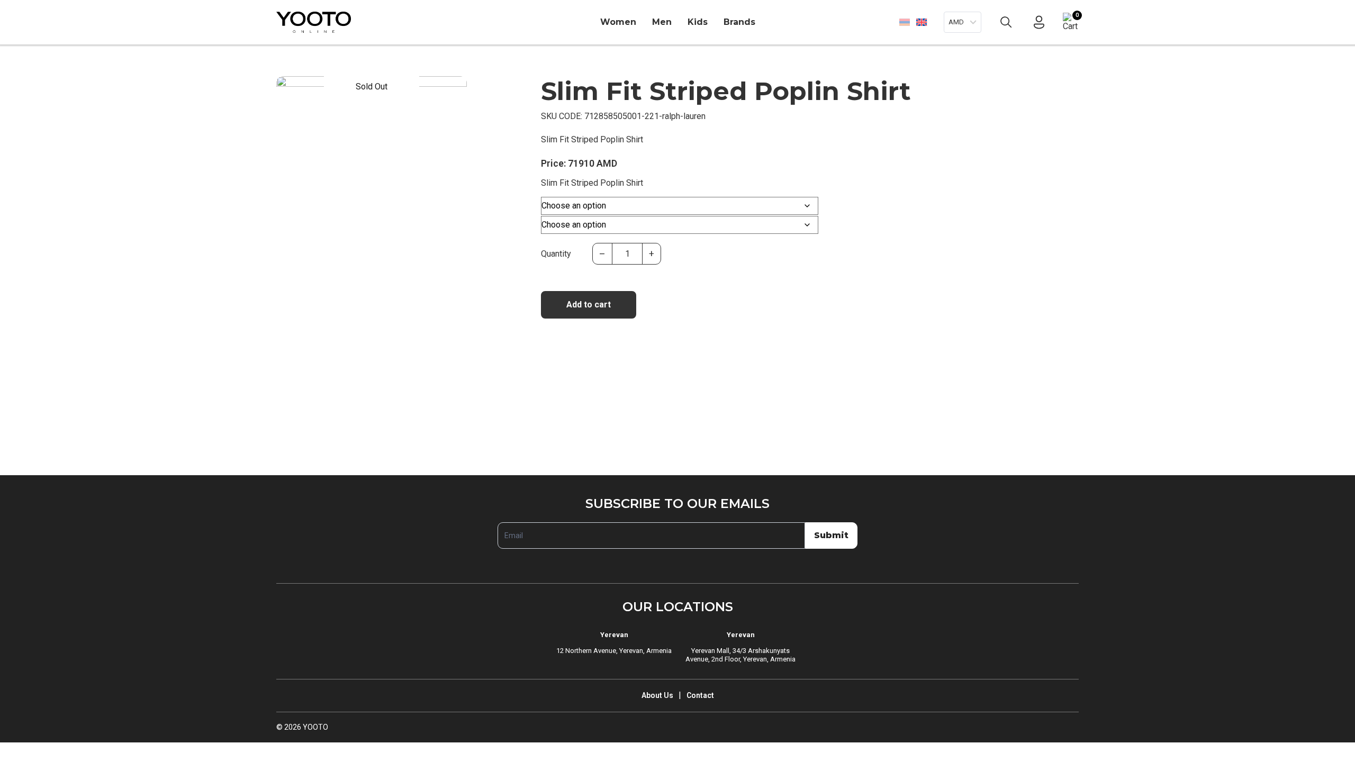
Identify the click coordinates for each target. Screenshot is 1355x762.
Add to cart (588, 305)
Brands (739, 22)
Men (662, 22)
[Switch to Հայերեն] (904, 22)
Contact (700, 695)
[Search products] (1006, 22)
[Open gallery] (291, 91)
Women (618, 22)
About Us (657, 695)
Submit (831, 535)
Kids (698, 22)
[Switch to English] (921, 22)
